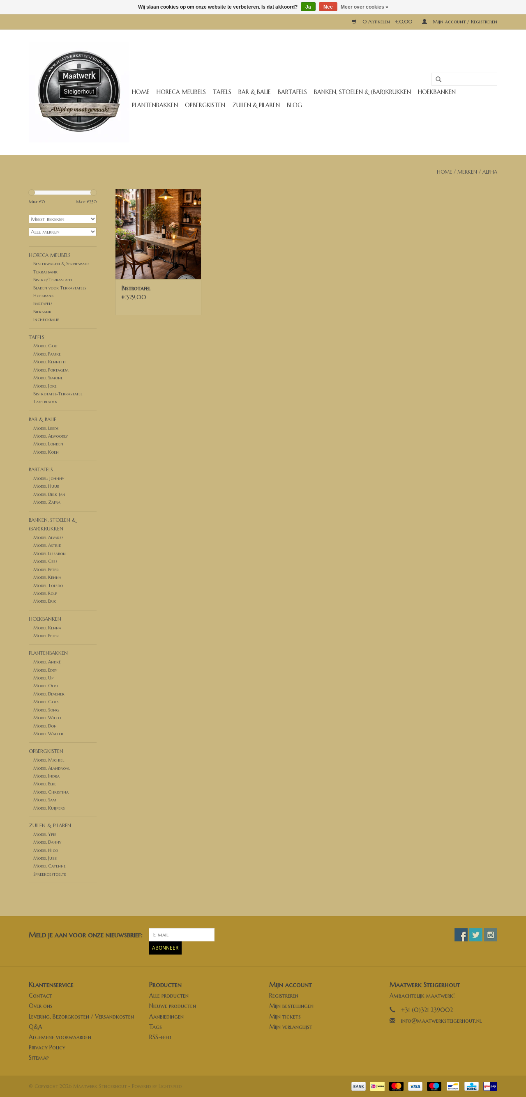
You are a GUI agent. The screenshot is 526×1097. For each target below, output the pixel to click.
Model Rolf (45, 593)
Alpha (489, 172)
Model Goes (46, 702)
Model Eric (44, 601)
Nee (328, 7)
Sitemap (39, 1057)
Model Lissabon (49, 553)
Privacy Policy (47, 1047)
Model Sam (44, 800)
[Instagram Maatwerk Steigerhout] (490, 934)
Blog (294, 105)
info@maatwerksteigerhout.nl (441, 1020)
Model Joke (45, 386)
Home (141, 92)
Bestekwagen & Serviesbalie (61, 263)
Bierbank (42, 311)
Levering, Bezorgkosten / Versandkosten (81, 1016)
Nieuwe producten (172, 1006)
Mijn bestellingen (291, 1006)
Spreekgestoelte (49, 874)
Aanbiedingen (166, 1016)
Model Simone (48, 378)
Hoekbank (43, 295)
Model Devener (49, 694)
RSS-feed (160, 1037)
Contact (40, 995)
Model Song (46, 710)
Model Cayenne (49, 866)
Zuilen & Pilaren (256, 105)
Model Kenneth (49, 362)
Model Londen (48, 444)
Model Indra (46, 776)
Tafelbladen (45, 401)
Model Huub (46, 486)
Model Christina (51, 792)
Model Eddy (45, 670)
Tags (155, 1026)
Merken (467, 172)
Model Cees (45, 561)
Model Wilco (47, 718)
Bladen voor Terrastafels (59, 288)
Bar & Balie (254, 92)
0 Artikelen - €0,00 (387, 21)
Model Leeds (46, 428)
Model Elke (44, 784)
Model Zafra (46, 502)
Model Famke (47, 354)
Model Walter (48, 734)
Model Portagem (51, 370)
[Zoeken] (435, 80)
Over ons (41, 1006)
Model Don (45, 726)
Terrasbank (45, 272)
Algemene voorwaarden (60, 1037)
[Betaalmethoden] (357, 1086)
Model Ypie (44, 834)
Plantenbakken (155, 105)
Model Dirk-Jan (49, 494)
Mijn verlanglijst (290, 1026)
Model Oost (46, 685)
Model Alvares (48, 537)
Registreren (283, 995)
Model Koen (46, 452)
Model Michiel (48, 760)
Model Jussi (45, 858)
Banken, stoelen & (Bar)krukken (362, 92)
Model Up (43, 678)
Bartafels (292, 92)
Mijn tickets (285, 1016)
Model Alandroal (51, 768)
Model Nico (45, 850)
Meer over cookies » (364, 7)
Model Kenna (47, 577)
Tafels (222, 92)
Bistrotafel (136, 288)
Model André (47, 662)
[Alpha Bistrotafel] (158, 234)
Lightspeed (170, 1086)
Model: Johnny (48, 478)
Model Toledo (48, 585)
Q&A (35, 1026)
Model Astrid (47, 545)
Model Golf (45, 346)
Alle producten (169, 995)
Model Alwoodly (50, 436)
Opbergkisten (205, 105)
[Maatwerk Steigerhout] (79, 92)
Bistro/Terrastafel (53, 279)
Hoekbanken (437, 92)
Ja (308, 7)
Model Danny (47, 842)
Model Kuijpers (49, 808)
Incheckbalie (46, 319)
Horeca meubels (181, 92)
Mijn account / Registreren (464, 21)
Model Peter (46, 569)
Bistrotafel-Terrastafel (57, 394)
